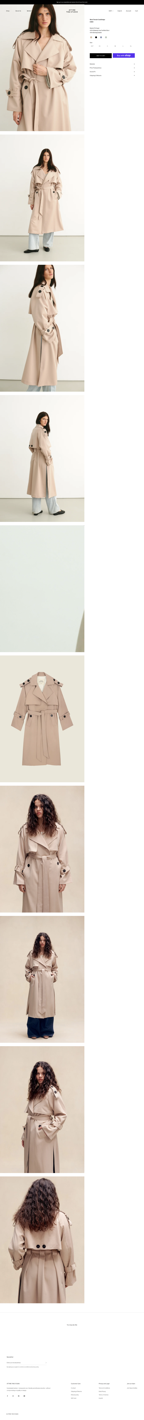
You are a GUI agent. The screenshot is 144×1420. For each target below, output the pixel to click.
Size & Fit (92, 72)
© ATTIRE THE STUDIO (12, 1414)
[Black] (96, 37)
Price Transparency (95, 68)
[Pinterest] (18, 1396)
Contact (73, 1388)
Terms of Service (103, 1395)
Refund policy (75, 1395)
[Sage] (106, 37)
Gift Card (73, 1398)
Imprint (101, 1398)
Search (120, 11)
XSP (92, 46)
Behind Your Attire (32, 11)
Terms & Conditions (104, 1388)
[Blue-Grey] (101, 37)
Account (128, 11)
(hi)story (46, 11)
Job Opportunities (132, 1388)
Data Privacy (102, 1391)
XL (131, 46)
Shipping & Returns (95, 75)
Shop (8, 11)
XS (99, 46)
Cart (136, 11)
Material (92, 64)
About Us (18, 11)
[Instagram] (13, 1396)
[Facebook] (7, 1396)
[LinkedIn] (24, 1396)
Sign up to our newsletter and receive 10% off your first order (72, 2)
